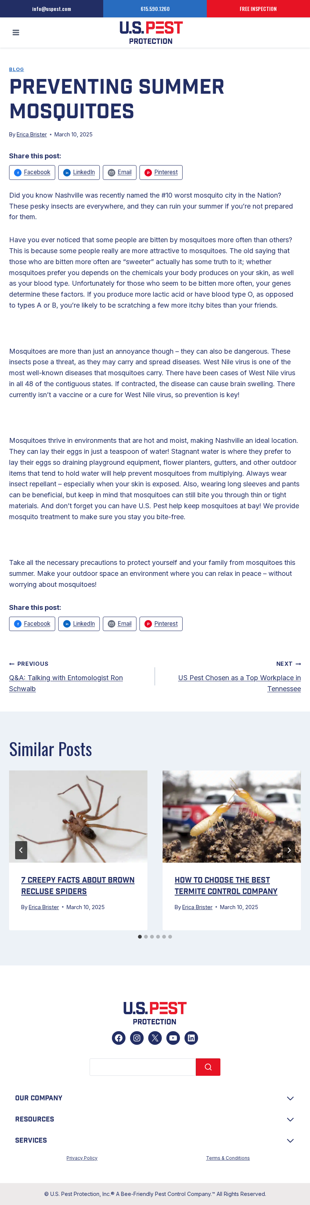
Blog (16, 69)
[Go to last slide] (21, 850)
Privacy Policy (82, 1158)
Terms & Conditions (228, 1158)
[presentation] (78, 816)
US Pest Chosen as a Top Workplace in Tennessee (239, 677)
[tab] (140, 937)
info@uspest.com (51, 8)
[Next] (289, 850)
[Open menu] (16, 33)
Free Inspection (258, 8)
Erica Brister (32, 134)
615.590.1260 (155, 8)
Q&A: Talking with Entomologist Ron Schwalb (66, 677)
